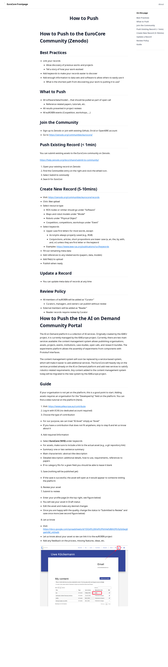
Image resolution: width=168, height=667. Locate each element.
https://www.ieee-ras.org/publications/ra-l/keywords (83, 246)
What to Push (142, 21)
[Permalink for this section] (70, 52)
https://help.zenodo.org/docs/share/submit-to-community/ (69, 160)
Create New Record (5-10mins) (150, 33)
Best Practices (142, 18)
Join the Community (145, 25)
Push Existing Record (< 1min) (150, 29)
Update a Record (144, 37)
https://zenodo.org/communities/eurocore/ (71, 134)
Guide (139, 44)
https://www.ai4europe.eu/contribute (67, 406)
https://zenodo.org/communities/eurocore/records (73, 197)
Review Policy (142, 40)
